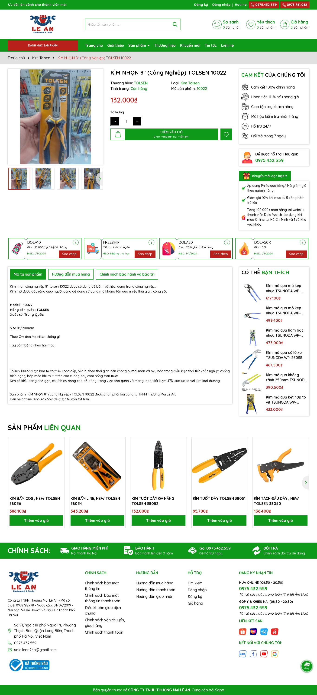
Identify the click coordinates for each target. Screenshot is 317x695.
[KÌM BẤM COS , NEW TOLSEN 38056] (36, 465)
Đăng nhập (221, 5)
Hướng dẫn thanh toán (155, 589)
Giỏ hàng (195, 603)
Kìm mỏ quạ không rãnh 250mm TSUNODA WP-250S (286, 377)
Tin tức (211, 45)
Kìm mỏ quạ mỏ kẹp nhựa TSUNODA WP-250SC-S (283, 311)
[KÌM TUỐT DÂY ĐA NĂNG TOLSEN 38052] (158, 465)
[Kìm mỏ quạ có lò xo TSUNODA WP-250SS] (252, 359)
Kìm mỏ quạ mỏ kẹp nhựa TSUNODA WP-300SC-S (283, 288)
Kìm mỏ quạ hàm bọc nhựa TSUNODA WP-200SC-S (285, 333)
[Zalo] (242, 653)
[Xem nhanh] (59, 458)
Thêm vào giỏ (36, 520)
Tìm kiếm (195, 583)
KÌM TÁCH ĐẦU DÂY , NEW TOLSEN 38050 (276, 501)
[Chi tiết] (76, 242)
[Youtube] (264, 653)
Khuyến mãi (190, 45)
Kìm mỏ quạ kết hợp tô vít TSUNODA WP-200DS (286, 400)
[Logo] (43, 24)
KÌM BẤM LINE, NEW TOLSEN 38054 (95, 501)
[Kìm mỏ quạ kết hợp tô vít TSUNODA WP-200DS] (252, 404)
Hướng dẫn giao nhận (154, 596)
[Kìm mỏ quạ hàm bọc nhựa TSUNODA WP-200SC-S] (252, 337)
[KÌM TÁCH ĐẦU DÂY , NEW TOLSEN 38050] (281, 465)
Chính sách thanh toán (104, 632)
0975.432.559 (265, 5)
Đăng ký (201, 5)
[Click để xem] (55, 116)
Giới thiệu (115, 45)
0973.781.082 (296, 5)
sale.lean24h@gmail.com (35, 649)
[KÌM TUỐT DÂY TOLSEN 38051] (220, 465)
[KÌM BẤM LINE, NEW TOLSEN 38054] (97, 465)
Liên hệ (227, 45)
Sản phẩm (137, 45)
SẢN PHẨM (44, 427)
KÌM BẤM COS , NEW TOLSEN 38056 (35, 501)
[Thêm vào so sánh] (59, 450)
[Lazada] (253, 631)
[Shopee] (242, 631)
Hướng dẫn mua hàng (154, 583)
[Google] (274, 653)
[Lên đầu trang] (307, 653)
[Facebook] (253, 653)
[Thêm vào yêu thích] (226, 134)
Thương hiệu (165, 45)
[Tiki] (264, 631)
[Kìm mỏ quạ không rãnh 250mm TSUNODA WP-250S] (252, 382)
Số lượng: (117, 112)
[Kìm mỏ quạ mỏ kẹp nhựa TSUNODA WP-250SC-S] (252, 315)
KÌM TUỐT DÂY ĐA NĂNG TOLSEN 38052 (153, 501)
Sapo (219, 690)
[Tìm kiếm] (175, 24)
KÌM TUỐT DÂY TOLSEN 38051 (219, 498)
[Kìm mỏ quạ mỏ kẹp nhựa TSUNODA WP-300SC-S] (252, 293)
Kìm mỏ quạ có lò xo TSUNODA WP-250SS (284, 355)
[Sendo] (274, 631)
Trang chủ (94, 45)
